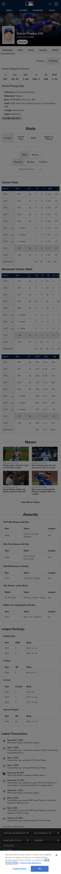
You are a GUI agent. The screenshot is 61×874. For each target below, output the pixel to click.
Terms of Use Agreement (31, 863)
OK (39, 869)
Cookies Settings (19, 869)
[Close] (56, 855)
